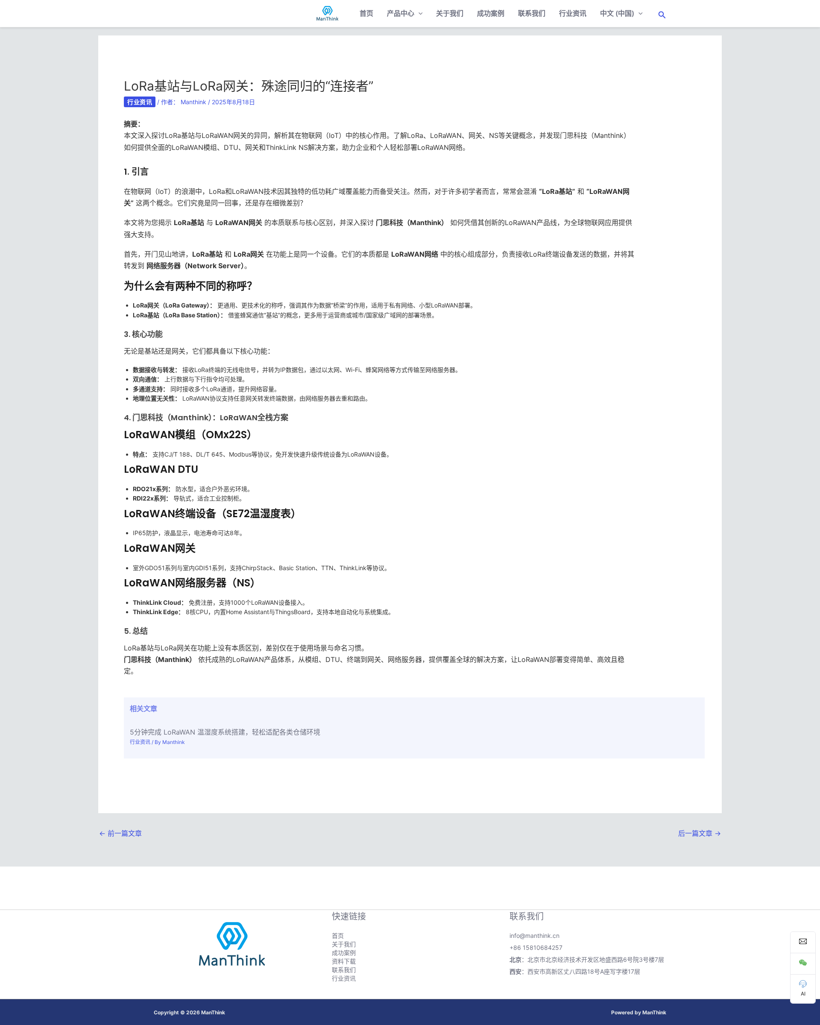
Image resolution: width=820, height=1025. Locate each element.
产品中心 (400, 13)
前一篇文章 (120, 833)
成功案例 (490, 13)
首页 (366, 13)
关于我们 (449, 13)
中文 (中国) (617, 13)
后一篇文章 (699, 833)
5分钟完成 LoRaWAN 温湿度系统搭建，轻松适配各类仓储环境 (225, 732)
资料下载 (344, 961)
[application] (418, 13)
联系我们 (531, 13)
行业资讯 (572, 13)
